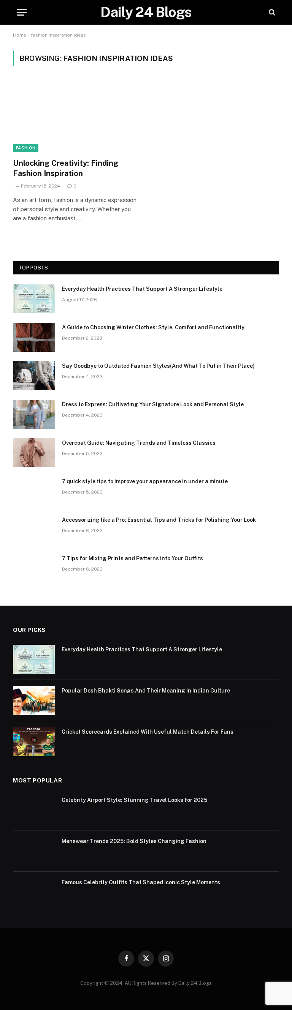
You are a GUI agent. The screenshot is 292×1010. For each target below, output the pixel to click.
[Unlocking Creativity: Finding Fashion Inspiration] (76, 116)
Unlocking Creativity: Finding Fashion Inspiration (65, 168)
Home (19, 35)
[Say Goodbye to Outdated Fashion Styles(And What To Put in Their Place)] (34, 375)
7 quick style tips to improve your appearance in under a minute (145, 481)
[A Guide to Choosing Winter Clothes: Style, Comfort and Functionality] (34, 337)
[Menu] (22, 12)
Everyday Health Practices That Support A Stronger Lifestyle (142, 289)
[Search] (271, 12)
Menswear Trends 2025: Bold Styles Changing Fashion (134, 841)
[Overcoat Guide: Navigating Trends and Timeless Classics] (34, 452)
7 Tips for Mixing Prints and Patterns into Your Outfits (132, 558)
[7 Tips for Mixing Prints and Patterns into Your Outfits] (34, 568)
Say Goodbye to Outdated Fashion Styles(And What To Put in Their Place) (158, 366)
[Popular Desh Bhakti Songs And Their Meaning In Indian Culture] (34, 700)
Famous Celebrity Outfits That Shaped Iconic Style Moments (141, 882)
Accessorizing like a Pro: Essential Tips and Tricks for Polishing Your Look (159, 520)
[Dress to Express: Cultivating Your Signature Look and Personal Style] (34, 414)
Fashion (25, 148)
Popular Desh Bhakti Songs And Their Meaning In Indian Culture (146, 691)
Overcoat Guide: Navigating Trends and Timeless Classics (139, 443)
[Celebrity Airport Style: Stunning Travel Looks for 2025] (34, 809)
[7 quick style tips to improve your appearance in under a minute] (34, 491)
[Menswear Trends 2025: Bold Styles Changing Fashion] (34, 851)
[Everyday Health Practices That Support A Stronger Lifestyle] (34, 298)
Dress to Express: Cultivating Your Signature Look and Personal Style (153, 404)
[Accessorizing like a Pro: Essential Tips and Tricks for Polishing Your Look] (34, 529)
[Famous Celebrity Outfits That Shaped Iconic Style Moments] (34, 892)
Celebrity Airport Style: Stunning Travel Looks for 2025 (134, 800)
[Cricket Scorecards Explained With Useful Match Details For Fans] (34, 741)
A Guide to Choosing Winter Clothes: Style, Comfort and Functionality (153, 327)
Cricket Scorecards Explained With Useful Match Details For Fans (147, 732)
